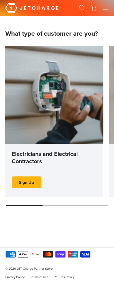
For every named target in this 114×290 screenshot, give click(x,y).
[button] (94, 8)
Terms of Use (39, 277)
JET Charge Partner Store (35, 268)
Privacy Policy (15, 277)
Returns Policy (64, 277)
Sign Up (26, 182)
